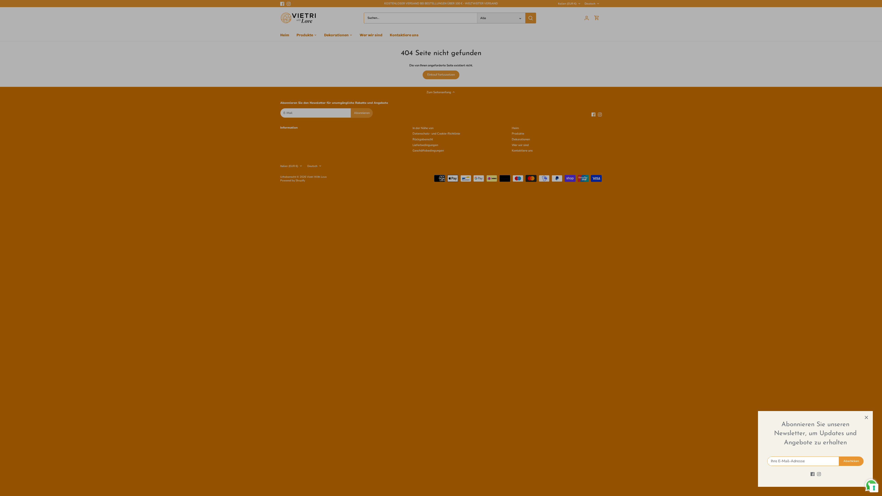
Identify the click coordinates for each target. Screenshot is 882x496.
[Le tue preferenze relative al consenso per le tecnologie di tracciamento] (874, 488)
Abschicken (851, 461)
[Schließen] (866, 417)
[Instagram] (819, 474)
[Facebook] (812, 474)
